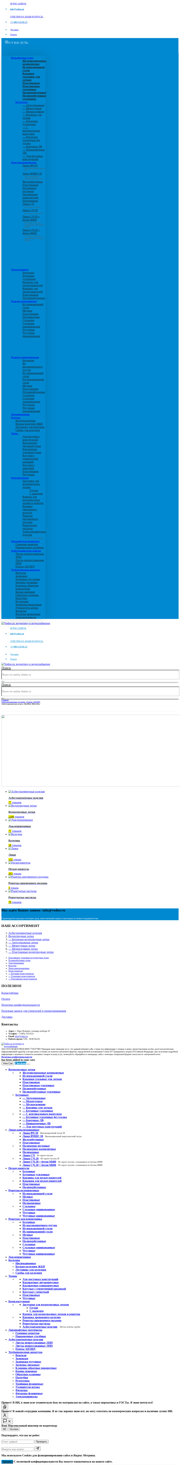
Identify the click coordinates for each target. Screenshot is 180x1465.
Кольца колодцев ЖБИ (29, 423)
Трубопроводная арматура (25, 569)
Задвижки (21, 576)
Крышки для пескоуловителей (32, 290)
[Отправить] (38, 1448)
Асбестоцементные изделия (26, 550)
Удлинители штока (26, 607)
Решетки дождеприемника (25, 357)
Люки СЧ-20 (32, 212)
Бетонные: (21, 102)
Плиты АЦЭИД (25, 566)
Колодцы (16, 417)
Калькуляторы (9, 992)
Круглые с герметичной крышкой (30, 458)
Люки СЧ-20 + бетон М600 (33, 234)
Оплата (13, 34)
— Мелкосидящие (33, 111)
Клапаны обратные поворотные (26, 587)
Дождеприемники (20, 414)
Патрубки (21, 598)
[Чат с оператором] (4, 1415)
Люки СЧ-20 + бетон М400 (33, 220)
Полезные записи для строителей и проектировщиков (33, 1010)
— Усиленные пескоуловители (21, 976)
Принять (7, 1461)
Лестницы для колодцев (29, 426)
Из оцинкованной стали (37, 1231)
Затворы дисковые (26, 582)
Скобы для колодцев (27, 430)
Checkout (20, 1063)
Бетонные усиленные (29, 277)
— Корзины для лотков (37, 1107)
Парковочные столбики (29, 547)
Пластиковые (30, 184)
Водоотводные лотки (22, 57)
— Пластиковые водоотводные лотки (31, 952)
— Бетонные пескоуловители (21, 973)
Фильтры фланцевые (27, 614)
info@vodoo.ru (21, 1036)
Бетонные (28, 272)
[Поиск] (2, 681)
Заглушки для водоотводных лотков (31, 484)
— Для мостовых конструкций (32, 158)
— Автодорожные (33, 105)
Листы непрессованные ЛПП (34, 1345)
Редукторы (21, 601)
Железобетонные (32, 181)
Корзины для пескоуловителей (32, 284)
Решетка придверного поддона (30, 519)
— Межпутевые (32, 108)
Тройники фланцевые (28, 604)
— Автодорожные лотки (23, 942)
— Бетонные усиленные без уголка (31, 140)
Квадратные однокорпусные (31, 451)
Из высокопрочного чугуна (32, 366)
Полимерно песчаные (29, 190)
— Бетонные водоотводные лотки (28, 939)
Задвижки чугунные (27, 579)
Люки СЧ (31, 205)
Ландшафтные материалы (25, 541)
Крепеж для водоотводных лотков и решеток (33, 500)
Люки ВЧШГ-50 (52, 1136)
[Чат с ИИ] (4, 1407)
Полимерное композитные (30, 196)
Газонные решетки (26, 544)
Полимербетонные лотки (19, 960)
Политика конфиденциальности (20, 1004)
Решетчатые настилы (29, 527)
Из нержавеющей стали (37, 1193)
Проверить (41, 1441)
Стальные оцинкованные (31, 325)
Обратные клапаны (27, 595)
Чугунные (28, 329)
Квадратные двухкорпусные (31, 444)
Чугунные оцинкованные (31, 334)
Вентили (20, 572)
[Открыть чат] (7, 1421)
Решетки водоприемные (24, 301)
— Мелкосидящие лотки (23, 948)
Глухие (34, 490)
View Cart (8, 1063)
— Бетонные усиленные (30, 123)
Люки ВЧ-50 (43, 1132)
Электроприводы (25, 617)
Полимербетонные (33, 298)
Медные (27, 310)
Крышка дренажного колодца (29, 509)
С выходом (36, 493)
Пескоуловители (19, 269)
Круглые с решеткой (28, 467)
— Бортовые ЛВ (32, 146)
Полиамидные (31, 317)
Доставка (14, 30)
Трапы (14, 433)
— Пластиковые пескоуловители (22, 979)
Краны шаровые (25, 591)
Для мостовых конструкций (31, 438)
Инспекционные (25, 420)
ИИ (4, 1429)
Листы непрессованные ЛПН (34, 1342)
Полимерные (30, 200)
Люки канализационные (23, 162)
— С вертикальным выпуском (31, 130)
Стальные (28, 320)
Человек (13, 1429)
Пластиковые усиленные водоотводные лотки (28, 958)
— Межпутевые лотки (21, 945)
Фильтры (20, 610)
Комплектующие (20, 477)
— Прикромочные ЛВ (36, 1123)
